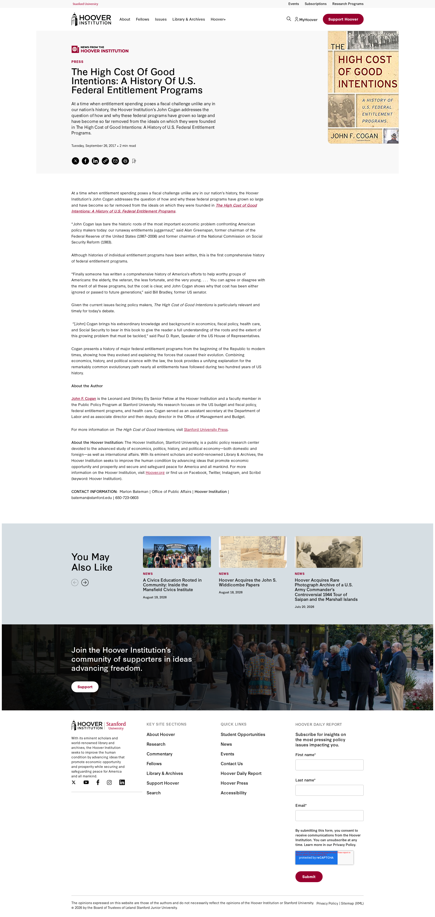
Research (156, 744)
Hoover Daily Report (241, 773)
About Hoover (161, 734)
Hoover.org (155, 472)
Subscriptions (316, 3)
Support (85, 686)
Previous (74, 582)
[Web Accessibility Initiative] (85, 4)
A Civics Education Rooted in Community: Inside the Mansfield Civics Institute (177, 567)
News (226, 744)
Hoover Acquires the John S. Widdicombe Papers (253, 565)
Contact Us (232, 763)
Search (154, 792)
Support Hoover (343, 18)
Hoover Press (234, 783)
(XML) (359, 903)
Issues (161, 19)
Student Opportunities (243, 734)
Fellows (142, 19)
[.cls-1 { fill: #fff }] (105, 161)
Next (84, 582)
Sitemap (347, 903)
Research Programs (348, 3)
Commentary (159, 753)
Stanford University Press (206, 429)
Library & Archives (188, 19)
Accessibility (233, 792)
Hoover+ (218, 19)
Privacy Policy (327, 903)
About (124, 19)
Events (293, 3)
